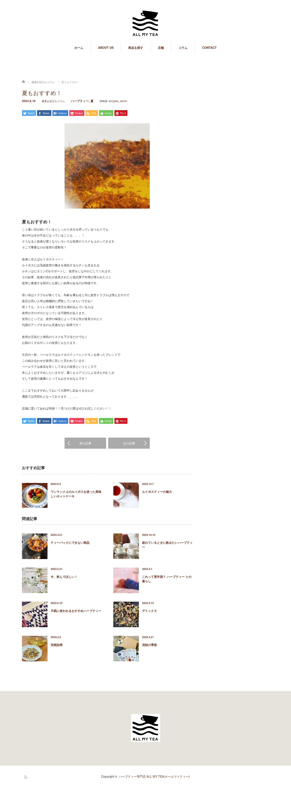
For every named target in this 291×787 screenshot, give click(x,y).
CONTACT (209, 47)
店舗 (161, 47)
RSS (25, 776)
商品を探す (135, 47)
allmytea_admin (118, 101)
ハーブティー (80, 101)
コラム (183, 47)
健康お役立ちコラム (53, 101)
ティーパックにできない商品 (70, 542)
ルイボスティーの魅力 (157, 491)
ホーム (78, 47)
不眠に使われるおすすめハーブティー (76, 610)
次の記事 (129, 443)
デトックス (149, 610)
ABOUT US (106, 47)
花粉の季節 (149, 645)
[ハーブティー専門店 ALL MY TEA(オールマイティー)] (145, 23)
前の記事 (85, 443)
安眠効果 (57, 645)
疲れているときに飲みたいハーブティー (167, 544)
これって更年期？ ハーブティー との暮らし (167, 578)
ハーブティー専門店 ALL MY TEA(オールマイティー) (154, 776)
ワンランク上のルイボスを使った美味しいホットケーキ (76, 493)
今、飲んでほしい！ (64, 576)
